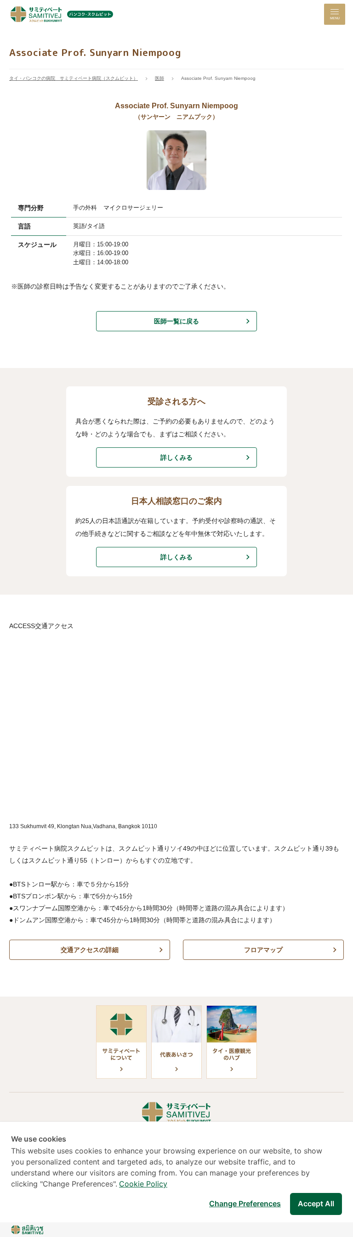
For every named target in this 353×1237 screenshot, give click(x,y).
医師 (159, 78)
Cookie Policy (143, 1183)
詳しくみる (176, 457)
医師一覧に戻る (176, 321)
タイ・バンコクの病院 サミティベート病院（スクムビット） (73, 78)
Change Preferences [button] (245, 1203)
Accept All (316, 1203)
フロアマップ (263, 949)
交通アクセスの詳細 (90, 949)
